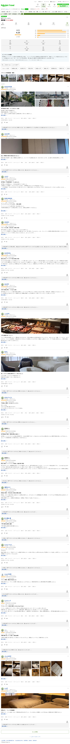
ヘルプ (35, 1)
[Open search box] (2, 64)
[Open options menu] (68, 86)
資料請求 (35, 740)
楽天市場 (59, 1)
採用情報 (26, 740)
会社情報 (3, 740)
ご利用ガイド (40, 1)
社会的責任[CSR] (19, 740)
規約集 (30, 740)
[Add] (67, 17)
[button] (4, 78)
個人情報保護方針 (10, 740)
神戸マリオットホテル (6, 18)
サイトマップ (46, 1)
